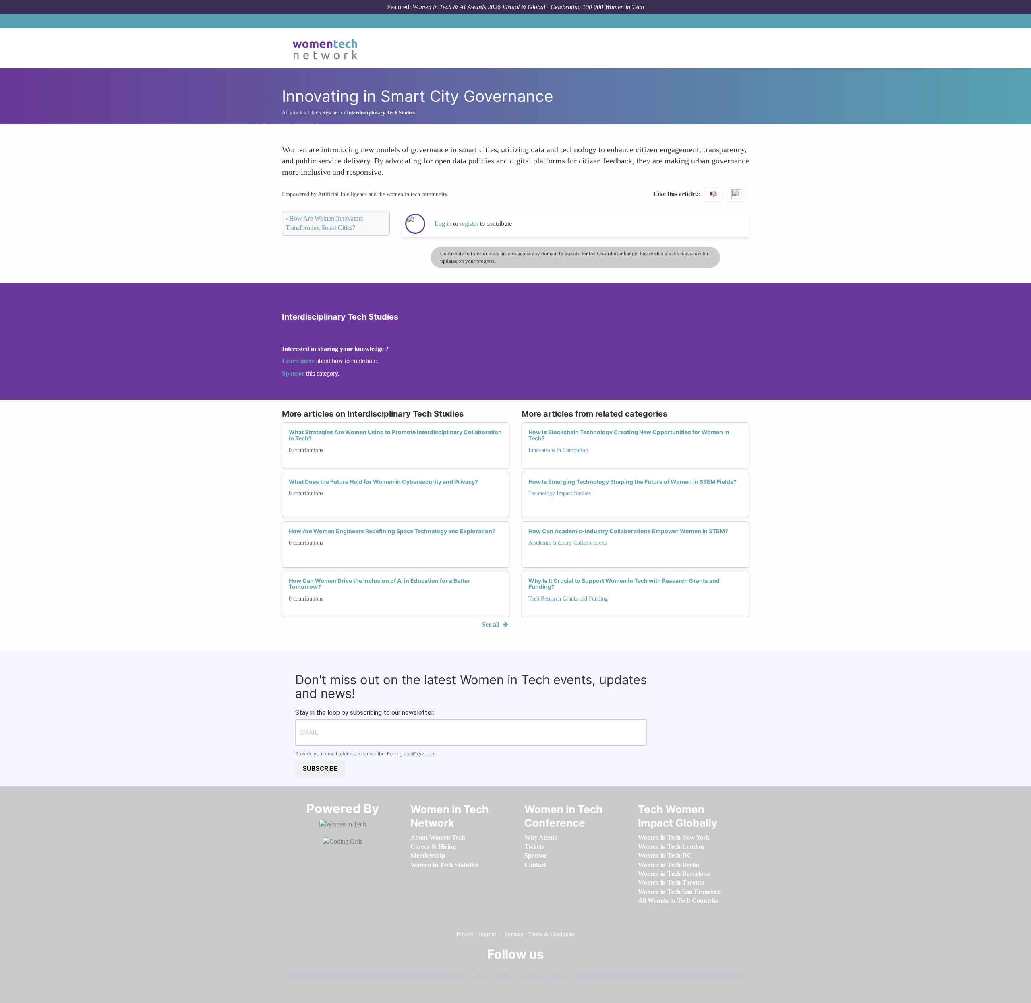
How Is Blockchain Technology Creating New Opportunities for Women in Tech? (628, 435)
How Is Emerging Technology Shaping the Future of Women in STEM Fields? (632, 481)
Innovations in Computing (558, 450)
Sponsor (294, 373)
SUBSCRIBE (319, 768)
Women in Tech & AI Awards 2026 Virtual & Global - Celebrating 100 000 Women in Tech (528, 7)
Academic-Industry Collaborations (567, 543)
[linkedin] (489, 972)
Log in (443, 223)
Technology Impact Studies (559, 493)
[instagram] (514, 972)
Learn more (298, 360)
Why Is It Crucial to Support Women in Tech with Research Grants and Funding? (624, 583)
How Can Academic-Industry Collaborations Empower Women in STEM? (628, 531)
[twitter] (539, 972)
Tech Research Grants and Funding (568, 599)
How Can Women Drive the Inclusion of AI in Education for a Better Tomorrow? (379, 583)
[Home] (328, 48)
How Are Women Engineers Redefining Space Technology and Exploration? (392, 531)
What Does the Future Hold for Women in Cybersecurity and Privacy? (383, 481)
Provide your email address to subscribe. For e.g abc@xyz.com (365, 754)
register (470, 223)
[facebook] (463, 972)
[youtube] (565, 972)
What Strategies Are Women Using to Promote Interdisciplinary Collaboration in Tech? (395, 435)
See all (491, 624)
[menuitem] (437, 837)
